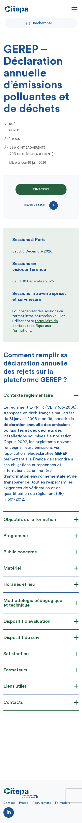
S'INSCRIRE (41, 189)
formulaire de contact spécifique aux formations (35, 325)
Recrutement (42, 802)
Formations (63, 802)
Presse (23, 802)
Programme (35, 205)
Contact (9, 802)
